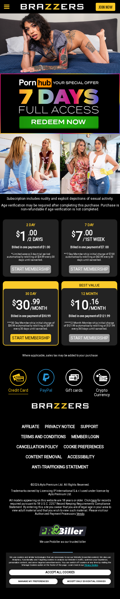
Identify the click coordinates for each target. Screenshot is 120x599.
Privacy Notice (91, 565)
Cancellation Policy (37, 447)
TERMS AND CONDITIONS (43, 436)
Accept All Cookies (60, 572)
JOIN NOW (105, 7)
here (94, 500)
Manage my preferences (33, 581)
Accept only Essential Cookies (86, 581)
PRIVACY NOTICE (60, 426)
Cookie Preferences (84, 447)
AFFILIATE (30, 426)
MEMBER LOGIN (85, 436)
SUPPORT (89, 426)
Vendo (80, 513)
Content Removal (44, 457)
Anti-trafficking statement (60, 467)
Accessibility (81, 457)
